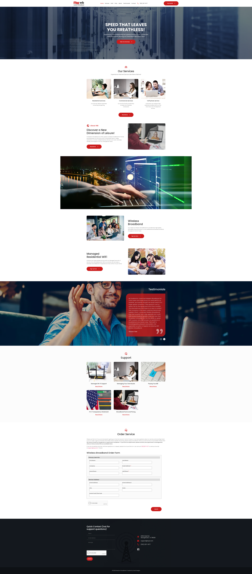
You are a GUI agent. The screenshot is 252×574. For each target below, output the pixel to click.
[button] (161, 339)
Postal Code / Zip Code (95, 493)
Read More (98, 386)
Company (92, 465)
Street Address (93, 482)
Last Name (125, 460)
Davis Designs (136, 570)
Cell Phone (125, 471)
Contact (133, 3)
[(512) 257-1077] (138, 3)
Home (102, 3)
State (123, 488)
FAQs (116, 3)
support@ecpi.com (93, 448)
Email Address (126, 465)
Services (107, 3)
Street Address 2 (126, 482)
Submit (90, 559)
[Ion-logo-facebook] (138, 549)
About (120, 3)
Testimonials (126, 3)
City (90, 488)
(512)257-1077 (145, 446)
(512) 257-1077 (144, 3)
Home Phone (92, 471)
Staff (112, 3)
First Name (92, 460)
